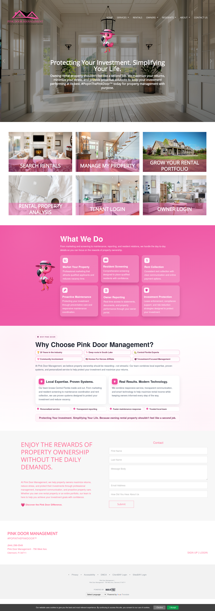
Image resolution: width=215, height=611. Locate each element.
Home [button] (109, 17)
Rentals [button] (137, 17)
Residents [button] (168, 17)
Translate (125, 594)
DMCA (104, 574)
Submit (121, 504)
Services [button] (122, 17)
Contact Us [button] (201, 17)
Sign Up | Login (197, 552)
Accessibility (89, 574)
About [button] (184, 17)
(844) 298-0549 (15, 545)
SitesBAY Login (140, 574)
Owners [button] (151, 17)
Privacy (75, 574)
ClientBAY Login (119, 574)
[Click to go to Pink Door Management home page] (25, 17)
